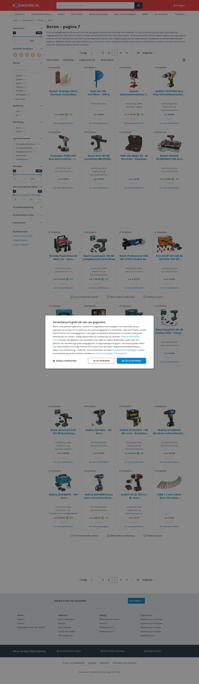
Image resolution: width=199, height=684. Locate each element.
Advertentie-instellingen (126, 350)
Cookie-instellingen (104, 353)
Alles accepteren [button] (131, 360)
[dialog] (99, 342)
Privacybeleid (120, 353)
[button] (64, 360)
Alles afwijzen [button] (101, 360)
